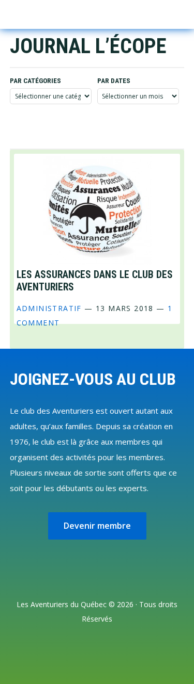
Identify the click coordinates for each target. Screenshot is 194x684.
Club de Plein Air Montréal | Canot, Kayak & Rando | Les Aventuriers (53, 14)
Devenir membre (97, 525)
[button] (158, 13)
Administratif (49, 308)
